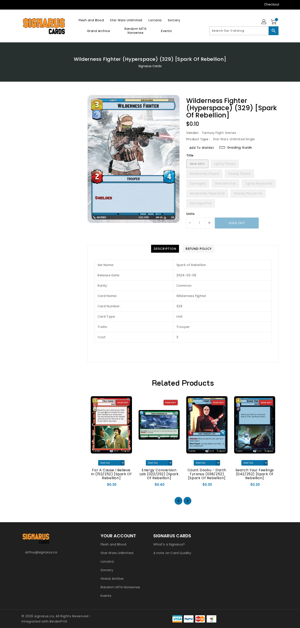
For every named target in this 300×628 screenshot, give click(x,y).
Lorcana (107, 561)
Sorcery (107, 570)
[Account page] (264, 22)
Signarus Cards (149, 66)
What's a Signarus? (169, 544)
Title (190, 155)
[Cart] (274, 22)
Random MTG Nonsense (120, 587)
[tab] (165, 249)
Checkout (271, 4)
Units (190, 213)
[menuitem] (91, 20)
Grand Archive (112, 578)
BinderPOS (58, 621)
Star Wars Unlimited (117, 553)
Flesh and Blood (114, 544)
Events (106, 595)
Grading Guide (239, 147)
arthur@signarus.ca (41, 552)
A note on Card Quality (172, 553)
